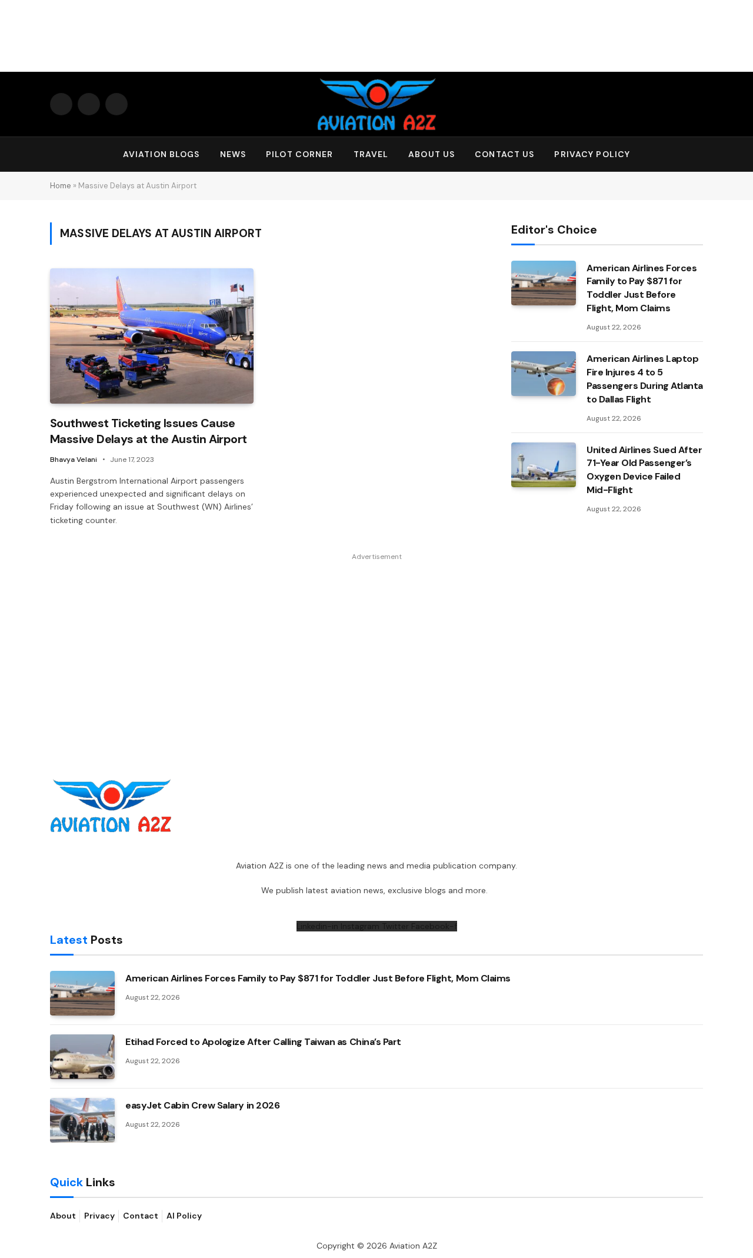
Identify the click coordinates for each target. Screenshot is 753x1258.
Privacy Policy (592, 154)
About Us (431, 154)
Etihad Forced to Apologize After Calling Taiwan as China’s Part (263, 1042)
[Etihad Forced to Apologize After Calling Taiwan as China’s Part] (82, 1056)
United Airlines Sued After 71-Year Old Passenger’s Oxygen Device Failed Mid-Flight (644, 470)
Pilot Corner (299, 154)
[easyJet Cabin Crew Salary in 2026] (82, 1120)
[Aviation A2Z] (376, 104)
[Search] (697, 154)
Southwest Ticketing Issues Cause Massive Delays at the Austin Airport (148, 431)
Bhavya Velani (73, 459)
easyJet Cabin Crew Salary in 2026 (202, 1105)
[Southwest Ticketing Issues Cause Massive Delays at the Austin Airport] (152, 336)
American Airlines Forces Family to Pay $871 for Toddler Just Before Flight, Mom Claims (642, 288)
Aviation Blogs (161, 154)
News (233, 154)
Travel (371, 154)
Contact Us (504, 154)
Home (60, 186)
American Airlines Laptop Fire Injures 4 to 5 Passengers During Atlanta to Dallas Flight (645, 378)
